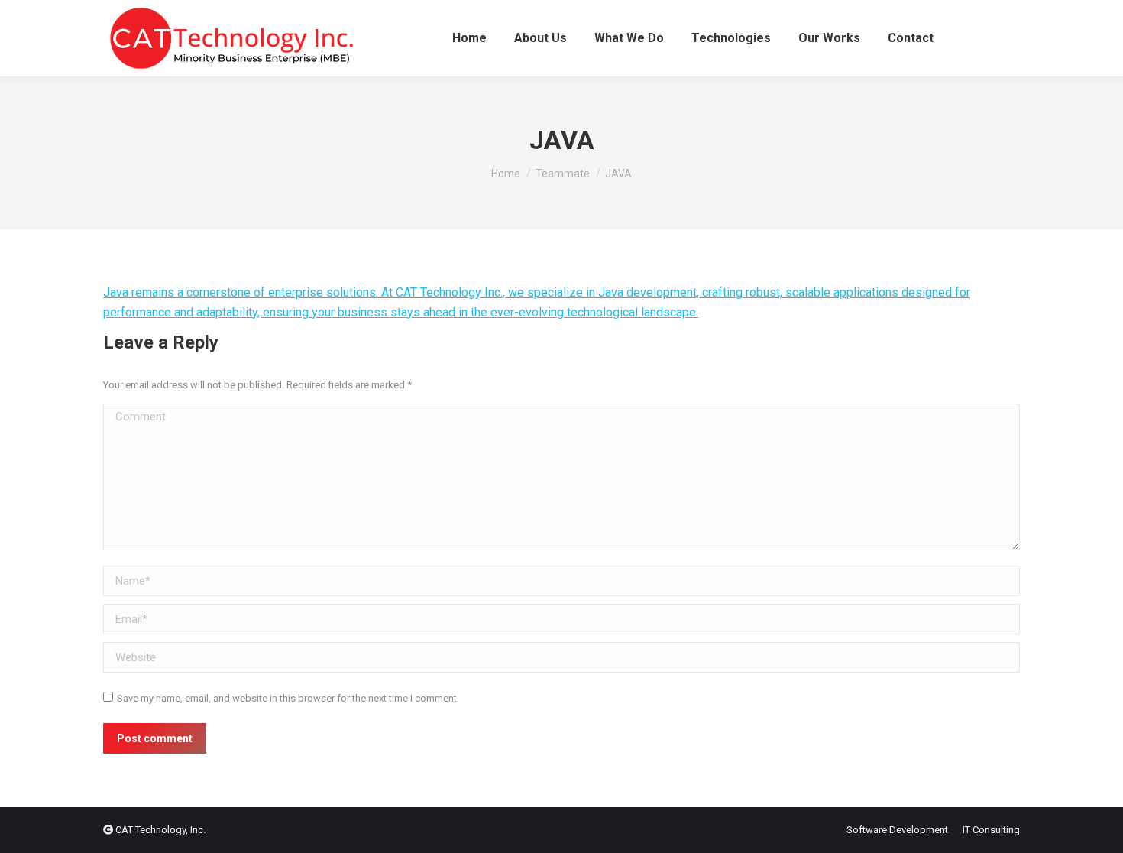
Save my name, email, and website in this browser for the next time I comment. (288, 698)
